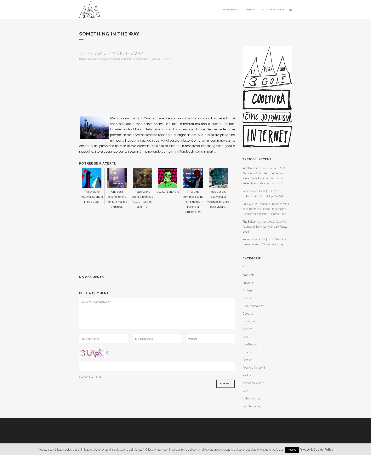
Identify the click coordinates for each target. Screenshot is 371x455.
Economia (249, 321)
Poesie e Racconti (254, 367)
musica (247, 352)
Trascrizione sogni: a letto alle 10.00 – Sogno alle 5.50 (142, 199)
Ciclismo (248, 290)
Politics (247, 375)
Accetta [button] (292, 449)
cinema (247, 298)
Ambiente (248, 275)
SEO (245, 390)
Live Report (250, 344)
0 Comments (141, 58)
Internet (247, 329)
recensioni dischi (253, 383)
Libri (245, 336)
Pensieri (104, 58)
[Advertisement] (157, 89)
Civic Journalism (253, 305)
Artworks (248, 282)
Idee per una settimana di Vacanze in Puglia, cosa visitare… (218, 199)
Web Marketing (252, 406)
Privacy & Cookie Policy (316, 449)
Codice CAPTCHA (90, 377)
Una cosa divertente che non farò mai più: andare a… (117, 199)
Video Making (251, 398)
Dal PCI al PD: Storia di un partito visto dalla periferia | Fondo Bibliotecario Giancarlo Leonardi (266, 208)
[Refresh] (108, 351)
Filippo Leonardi (122, 58)
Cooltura (248, 313)
